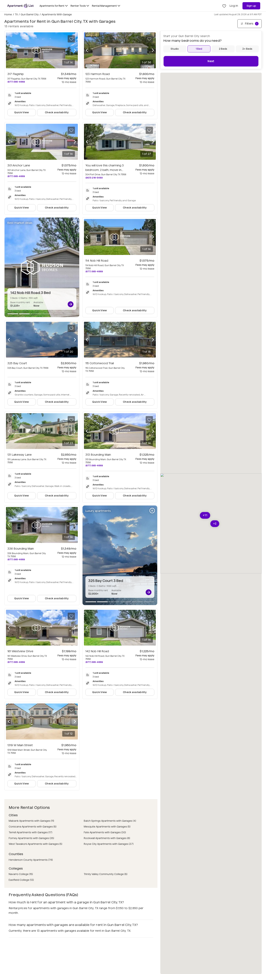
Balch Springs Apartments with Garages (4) (110, 820)
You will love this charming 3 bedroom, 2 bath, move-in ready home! (104, 170)
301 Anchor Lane (18, 165)
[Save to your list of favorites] (71, 38)
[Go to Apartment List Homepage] (20, 6)
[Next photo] (75, 50)
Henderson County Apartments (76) (31, 859)
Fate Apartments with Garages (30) (105, 832)
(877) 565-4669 (16, 82)
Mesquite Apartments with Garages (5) (107, 826)
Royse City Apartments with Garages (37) (109, 843)
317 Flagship (15, 74)
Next (211, 61)
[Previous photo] (9, 50)
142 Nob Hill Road (97, 651)
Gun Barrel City (30, 14)
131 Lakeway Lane (19, 454)
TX (16, 14)
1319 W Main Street (20, 745)
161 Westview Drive (20, 651)
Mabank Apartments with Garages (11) (31, 820)
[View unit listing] (70, 304)
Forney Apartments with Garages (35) (31, 838)
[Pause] (74, 222)
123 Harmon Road (97, 74)
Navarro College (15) (21, 874)
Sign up (251, 5)
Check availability (57, 112)
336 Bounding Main (20, 548)
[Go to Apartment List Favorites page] (224, 6)
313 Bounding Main (98, 454)
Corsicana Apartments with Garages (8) (32, 826)
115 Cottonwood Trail (99, 363)
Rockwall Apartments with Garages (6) (107, 838)
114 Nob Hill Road (96, 260)
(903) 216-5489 (94, 178)
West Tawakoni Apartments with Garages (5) (35, 843)
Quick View (21, 112)
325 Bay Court (17, 363)
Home (8, 14)
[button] (205, 515)
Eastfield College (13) (21, 879)
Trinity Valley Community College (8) (105, 874)
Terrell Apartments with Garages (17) (30, 832)
